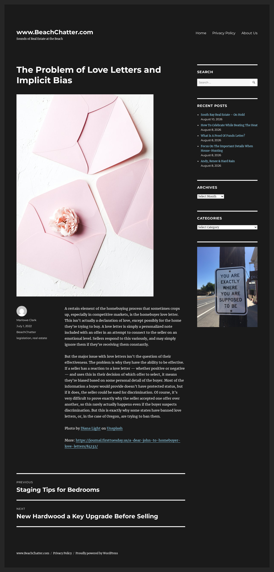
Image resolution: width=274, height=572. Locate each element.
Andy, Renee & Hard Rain (218, 161)
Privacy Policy (223, 33)
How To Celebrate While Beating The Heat (229, 125)
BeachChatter (26, 332)
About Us (249, 33)
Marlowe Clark (26, 320)
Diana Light (91, 428)
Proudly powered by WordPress (97, 553)
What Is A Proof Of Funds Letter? (223, 136)
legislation (23, 338)
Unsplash (115, 428)
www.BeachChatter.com (54, 32)
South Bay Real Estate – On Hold (223, 115)
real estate (40, 338)
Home (201, 33)
